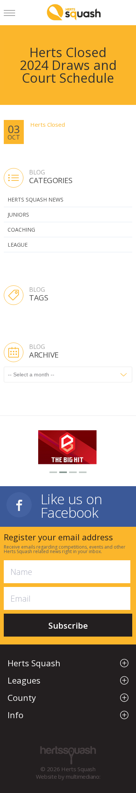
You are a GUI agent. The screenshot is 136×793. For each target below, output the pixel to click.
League (18, 244)
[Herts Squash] (73, 12)
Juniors (18, 214)
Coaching (21, 229)
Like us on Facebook (71, 504)
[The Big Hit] (68, 446)
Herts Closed (47, 124)
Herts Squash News (35, 199)
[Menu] (9, 14)
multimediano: (83, 776)
